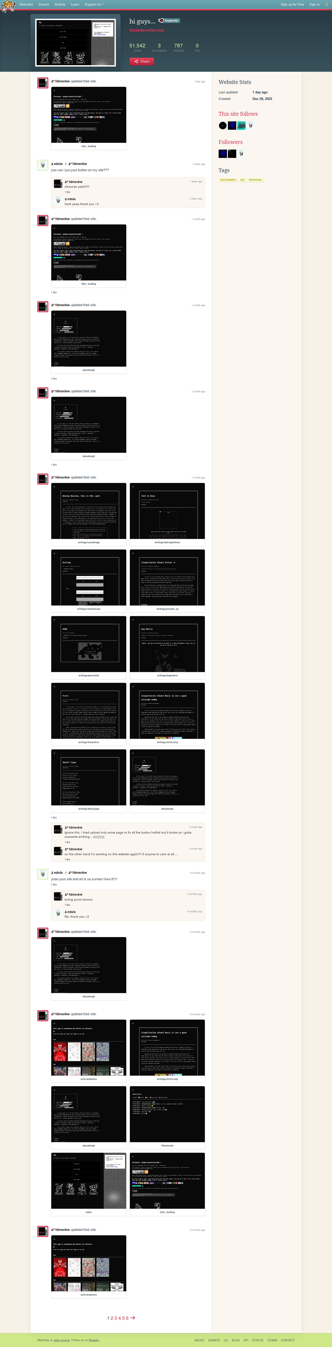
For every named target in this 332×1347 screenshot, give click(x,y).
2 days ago (196, 198)
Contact (288, 1340)
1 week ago (198, 164)
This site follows (238, 114)
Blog (236, 1340)
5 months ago (197, 931)
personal (255, 179)
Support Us (93, 4)
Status (257, 1340)
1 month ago (198, 219)
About (199, 1340)
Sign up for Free (292, 4)
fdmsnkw (62, 81)
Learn (75, 4)
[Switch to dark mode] (327, 4)
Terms (272, 1340)
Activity (60, 4)
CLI (226, 1340)
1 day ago (199, 81)
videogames (228, 179)
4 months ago (197, 872)
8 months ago (197, 1014)
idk (242, 179)
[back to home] (8, 6)
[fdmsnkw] (42, 83)
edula (58, 163)
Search (44, 4)
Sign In (314, 4)
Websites (26, 4)
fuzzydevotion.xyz (146, 30)
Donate (214, 1340)
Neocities (43, 1340)
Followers (231, 142)
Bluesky (94, 1340)
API (245, 1340)
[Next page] (133, 1317)
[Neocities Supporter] (169, 20)
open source (62, 1340)
